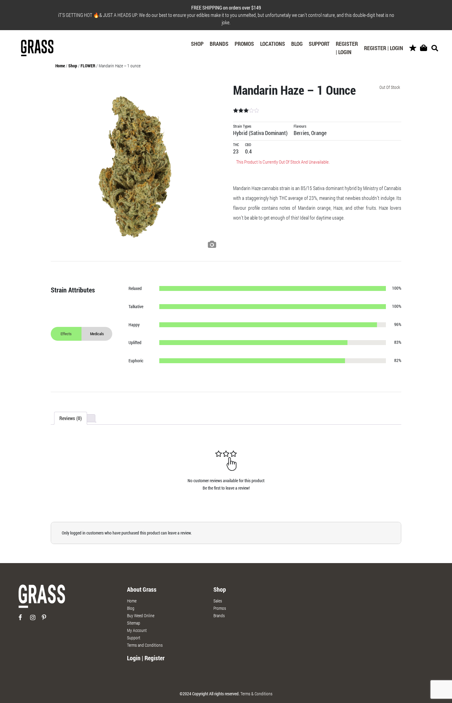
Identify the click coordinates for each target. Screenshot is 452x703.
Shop (197, 43)
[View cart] (423, 48)
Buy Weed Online (140, 615)
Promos (244, 43)
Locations (272, 43)
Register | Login (347, 48)
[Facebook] (23, 619)
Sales (217, 601)
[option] (135, 167)
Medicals (97, 333)
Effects (66, 333)
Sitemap (133, 623)
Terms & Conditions (256, 694)
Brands (219, 43)
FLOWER (88, 66)
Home (60, 66)
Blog (297, 43)
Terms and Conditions (145, 645)
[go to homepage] (41, 599)
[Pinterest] (47, 619)
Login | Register (146, 658)
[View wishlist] (413, 48)
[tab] (70, 418)
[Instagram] (35, 619)
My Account (137, 630)
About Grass (142, 589)
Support (319, 43)
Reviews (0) (70, 418)
